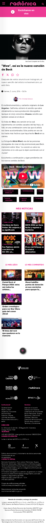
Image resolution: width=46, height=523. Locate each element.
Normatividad (6, 413)
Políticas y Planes (7, 415)
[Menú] (3, 3)
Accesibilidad (6, 457)
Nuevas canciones (8, 199)
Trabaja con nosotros (32, 410)
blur (28, 244)
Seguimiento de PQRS (16, 475)
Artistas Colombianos (34, 279)
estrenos (39, 198)
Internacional (28, 191)
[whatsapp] (12, 75)
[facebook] (2, 75)
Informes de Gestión (8, 417)
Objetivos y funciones (8, 411)
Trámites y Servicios (31, 417)
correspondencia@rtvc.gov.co (12, 468)
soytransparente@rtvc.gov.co (11, 491)
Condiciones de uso (8, 455)
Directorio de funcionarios (33, 419)
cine (5, 303)
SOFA (28, 222)
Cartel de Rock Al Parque (12, 279)
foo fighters (8, 244)
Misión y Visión (6, 410)
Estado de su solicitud (32, 421)
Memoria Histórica (10, 327)
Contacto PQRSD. (11, 470)
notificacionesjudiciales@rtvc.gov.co (13, 485)
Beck (40, 191)
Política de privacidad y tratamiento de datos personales (21, 453)
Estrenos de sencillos (9, 192)
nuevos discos (24, 199)
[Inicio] (23, 3)
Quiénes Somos (6, 408)
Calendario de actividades (34, 411)
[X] (7, 75)
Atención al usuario (31, 408)
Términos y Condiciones (32, 423)
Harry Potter (8, 222)
